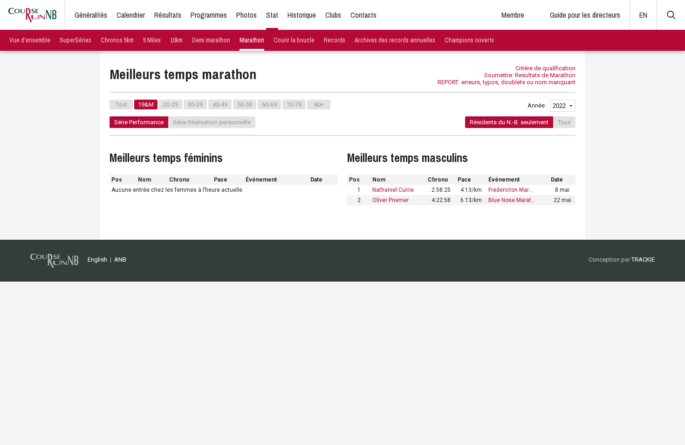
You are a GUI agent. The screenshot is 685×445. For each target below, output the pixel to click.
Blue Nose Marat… (511, 200)
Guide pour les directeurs (585, 15)
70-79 (294, 104)
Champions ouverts (469, 40)
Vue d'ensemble (29, 40)
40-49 (219, 104)
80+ (319, 104)
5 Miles (152, 40)
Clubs (333, 15)
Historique (302, 15)
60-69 (269, 104)
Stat (272, 15)
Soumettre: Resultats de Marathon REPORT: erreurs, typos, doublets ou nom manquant (506, 79)
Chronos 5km (117, 40)
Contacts (363, 15)
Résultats (167, 15)
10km (176, 40)
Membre (512, 15)
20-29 (170, 104)
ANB (120, 259)
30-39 (195, 104)
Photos (246, 15)
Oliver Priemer (390, 200)
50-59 (244, 104)
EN (643, 15)
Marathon (252, 40)
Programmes (209, 15)
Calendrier (130, 15)
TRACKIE (643, 259)
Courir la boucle (294, 40)
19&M (146, 104)
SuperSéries (75, 40)
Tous (564, 122)
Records (334, 40)
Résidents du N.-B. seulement (509, 122)
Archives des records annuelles (395, 40)
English (97, 259)
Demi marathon (211, 40)
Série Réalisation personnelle (212, 122)
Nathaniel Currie (393, 190)
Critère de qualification (545, 68)
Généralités (91, 15)
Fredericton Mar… (510, 190)
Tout (121, 104)
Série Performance (139, 122)
